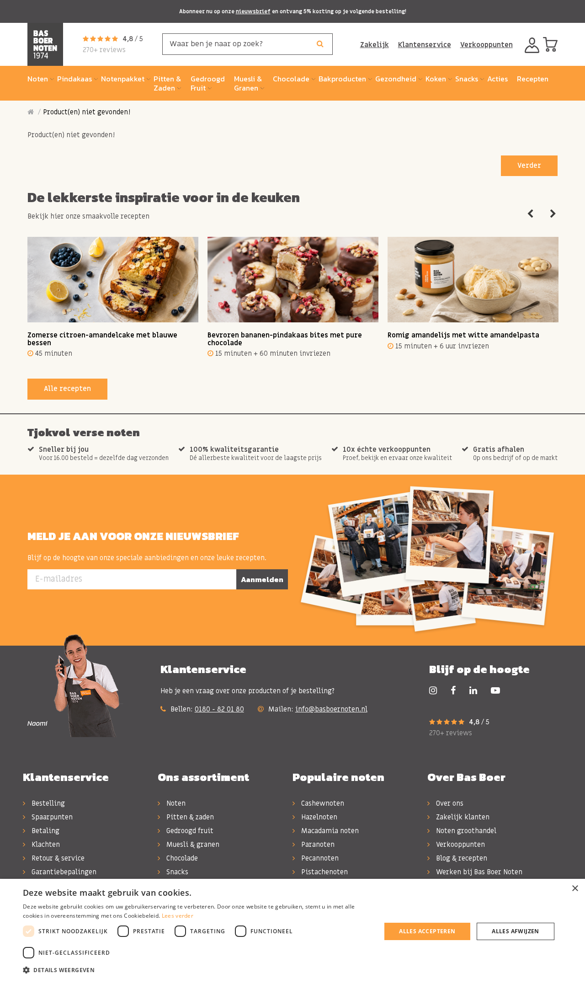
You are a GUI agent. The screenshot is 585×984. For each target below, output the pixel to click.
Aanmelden (262, 579)
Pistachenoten (323, 872)
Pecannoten (319, 858)
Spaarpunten (51, 817)
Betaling (44, 830)
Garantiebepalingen (63, 872)
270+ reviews (104, 49)
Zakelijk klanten (461, 817)
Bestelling (47, 803)
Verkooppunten (486, 44)
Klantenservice (424, 44)
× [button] (574, 888)
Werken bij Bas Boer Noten (478, 872)
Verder (529, 165)
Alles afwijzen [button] (515, 931)
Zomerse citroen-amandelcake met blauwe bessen (102, 339)
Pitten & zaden (189, 817)
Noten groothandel (465, 830)
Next (553, 214)
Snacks (176, 872)
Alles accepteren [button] (427, 931)
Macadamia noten (329, 830)
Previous (530, 214)
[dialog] (292, 931)
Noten (175, 803)
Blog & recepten (460, 858)
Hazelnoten (318, 817)
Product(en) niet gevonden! (86, 112)
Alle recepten (67, 388)
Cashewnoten (321, 803)
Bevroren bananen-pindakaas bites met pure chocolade (284, 339)
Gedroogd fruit (189, 830)
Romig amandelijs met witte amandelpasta (463, 335)
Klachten (45, 844)
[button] (197, 970)
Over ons (448, 803)
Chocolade (181, 858)
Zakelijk (374, 44)
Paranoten (317, 844)
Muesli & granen (192, 844)
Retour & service (57, 858)
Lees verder (177, 916)
